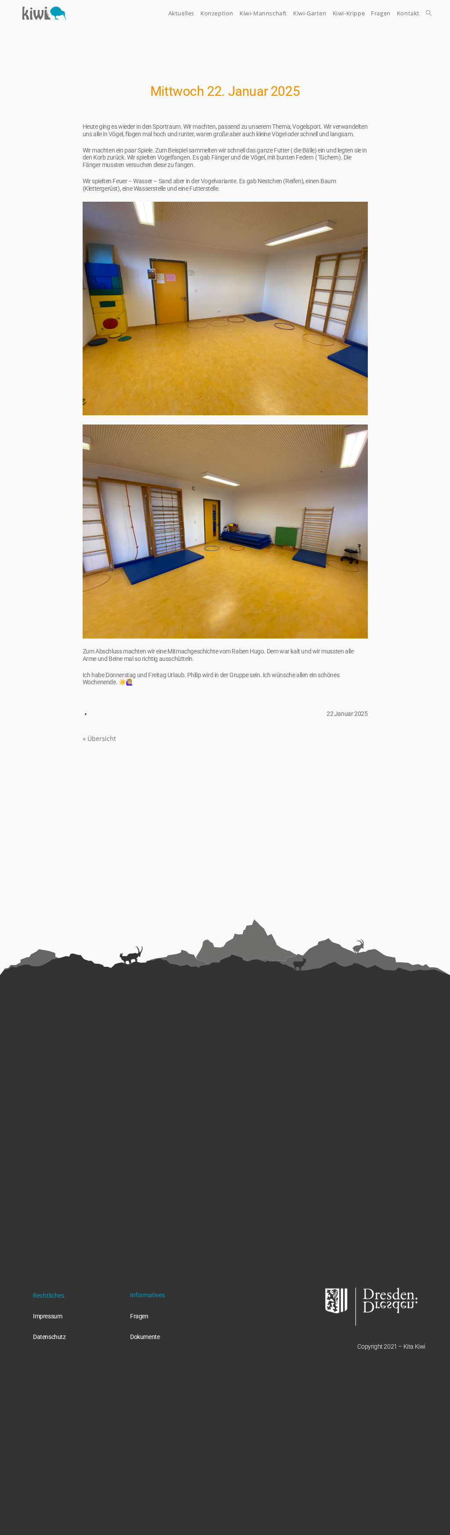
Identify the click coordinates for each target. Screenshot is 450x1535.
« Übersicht (99, 738)
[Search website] (429, 13)
